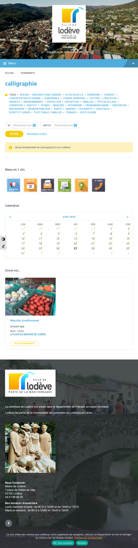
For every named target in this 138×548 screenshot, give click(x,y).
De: (9, 125)
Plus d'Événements (24, 343)
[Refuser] (133, 539)
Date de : (47, 125)
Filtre (14, 133)
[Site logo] (69, 41)
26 (57, 248)
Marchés (58, 105)
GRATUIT (32, 105)
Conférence (51, 98)
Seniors (70, 109)
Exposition (54, 101)
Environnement (33, 101)
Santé (58, 109)
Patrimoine (75, 105)
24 (22, 248)
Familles (87, 101)
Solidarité (86, 109)
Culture (94, 98)
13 (75, 238)
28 (40, 229)
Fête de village (106, 101)
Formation (16, 105)
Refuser (82, 543)
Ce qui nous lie (74, 94)
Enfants (14, 101)
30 (75, 229)
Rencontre (119, 105)
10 (22, 238)
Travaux (71, 112)
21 (92, 243)
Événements (28, 73)
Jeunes (45, 105)
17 (22, 243)
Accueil (9, 73)
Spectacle (102, 109)
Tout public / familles (48, 112)
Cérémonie (93, 94)
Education (110, 98)
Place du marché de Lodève (29, 334)
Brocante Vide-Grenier (46, 94)
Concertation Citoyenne (25, 98)
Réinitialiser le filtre (37, 133)
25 (40, 248)
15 (110, 238)
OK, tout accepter (63, 543)
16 (127, 238)
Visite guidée (88, 112)
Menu (12, 63)
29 (57, 229)
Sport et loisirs (19, 112)
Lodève (69, 47)
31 (92, 229)
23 (127, 243)
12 (57, 238)
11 (40, 238)
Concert (109, 94)
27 (22, 229)
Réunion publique (39, 109)
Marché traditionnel (24, 320)
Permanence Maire (97, 105)
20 (75, 243)
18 (40, 243)
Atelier (24, 94)
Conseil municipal (74, 98)
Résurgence (16, 109)
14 (92, 238)
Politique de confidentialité (88, 537)
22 (110, 243)
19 (57, 243)
